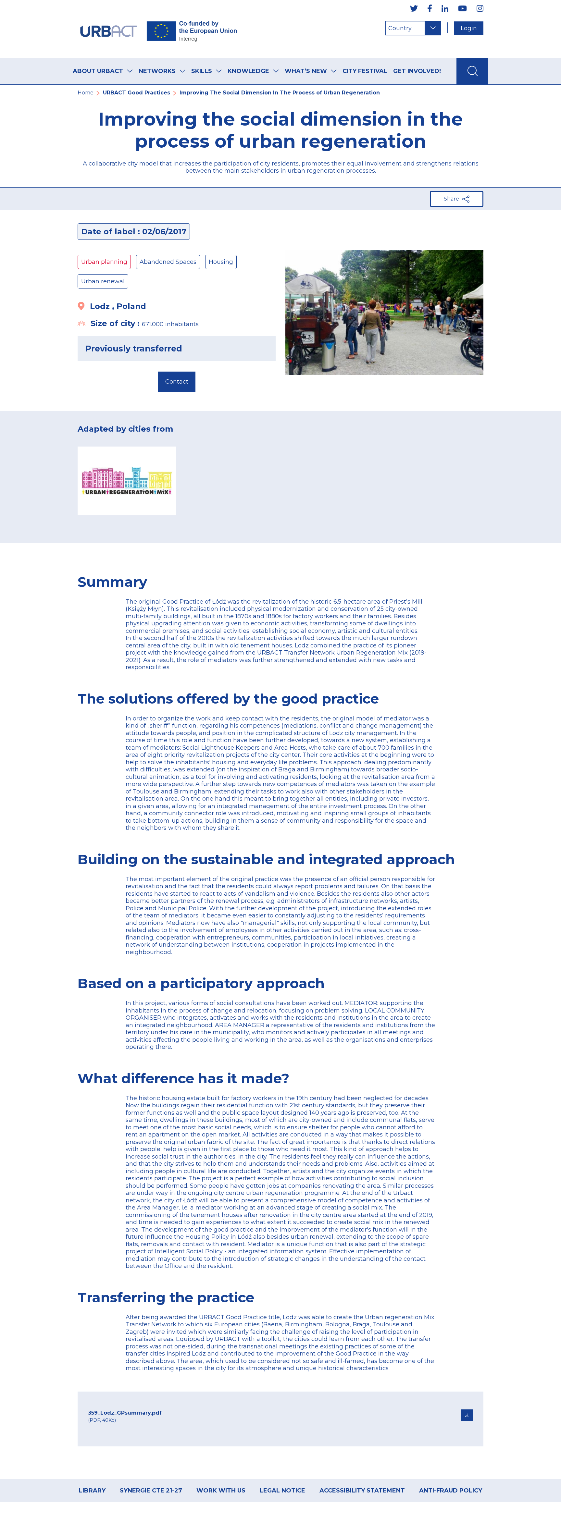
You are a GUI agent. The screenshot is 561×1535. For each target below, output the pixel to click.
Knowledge (248, 71)
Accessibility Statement (362, 1490)
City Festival (365, 71)
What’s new (306, 71)
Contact (176, 381)
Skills (201, 71)
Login (469, 28)
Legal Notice (282, 1490)
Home (86, 93)
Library (92, 1490)
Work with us (220, 1490)
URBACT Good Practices (136, 93)
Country (400, 28)
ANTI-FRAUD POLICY (450, 1490)
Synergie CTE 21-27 (151, 1490)
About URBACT (98, 71)
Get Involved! (417, 71)
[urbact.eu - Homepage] (159, 29)
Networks (157, 71)
